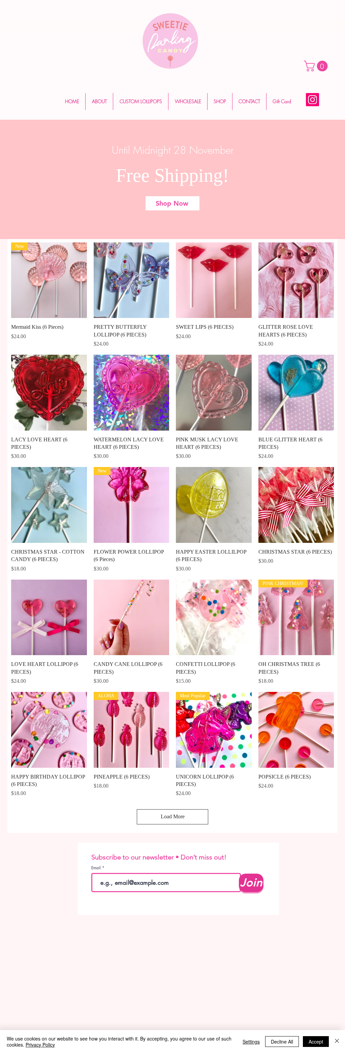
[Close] (337, 1041)
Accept (316, 1041)
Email (96, 868)
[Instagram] (312, 99)
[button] (317, 66)
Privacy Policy (40, 1044)
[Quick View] (131, 280)
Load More (173, 816)
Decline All (282, 1041)
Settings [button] (251, 1041)
